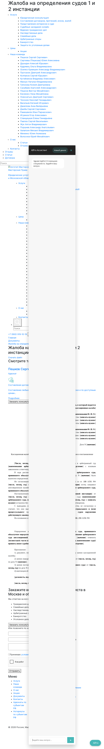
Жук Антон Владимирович (33, 124)
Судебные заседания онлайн (34, 27)
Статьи (24, 142)
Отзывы (24, 145)
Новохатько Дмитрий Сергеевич (36, 97)
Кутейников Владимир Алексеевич (37, 78)
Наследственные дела (31, 33)
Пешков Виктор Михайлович (34, 91)
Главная (12, 337)
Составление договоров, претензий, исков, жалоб (45, 21)
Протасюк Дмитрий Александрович (38, 72)
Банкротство (26, 42)
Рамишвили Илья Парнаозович (35, 112)
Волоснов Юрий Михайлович (35, 136)
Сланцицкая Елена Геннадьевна (36, 118)
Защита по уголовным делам (34, 45)
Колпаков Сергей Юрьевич (33, 75)
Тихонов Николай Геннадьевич (35, 100)
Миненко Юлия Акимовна (33, 133)
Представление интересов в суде (37, 24)
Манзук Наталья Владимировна (36, 81)
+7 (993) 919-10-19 (18, 334)
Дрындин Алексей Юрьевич (34, 63)
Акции (23, 51)
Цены (12, 48)
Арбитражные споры (30, 39)
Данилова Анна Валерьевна (34, 106)
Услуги (13, 14)
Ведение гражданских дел (33, 30)
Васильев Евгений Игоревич (34, 103)
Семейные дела (28, 36)
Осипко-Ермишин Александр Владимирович (42, 69)
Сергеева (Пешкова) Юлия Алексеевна (39, 60)
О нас (13, 139)
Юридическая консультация (34, 17)
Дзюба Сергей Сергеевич (33, 109)
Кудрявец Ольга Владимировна (36, 66)
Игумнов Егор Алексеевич (33, 115)
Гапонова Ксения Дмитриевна (35, 84)
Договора (10, 158)
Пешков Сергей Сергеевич (33, 57)
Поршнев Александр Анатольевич (37, 127)
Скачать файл (15, 357)
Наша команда (17, 54)
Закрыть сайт (28, 741)
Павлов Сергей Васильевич (34, 121)
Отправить (14, 671)
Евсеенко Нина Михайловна (34, 94)
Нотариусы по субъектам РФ (20, 714)
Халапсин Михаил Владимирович (37, 130)
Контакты (15, 148)
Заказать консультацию (21, 401)
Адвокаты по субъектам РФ (19, 705)
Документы (14, 340)
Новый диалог (60, 150)
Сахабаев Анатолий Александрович (38, 88)
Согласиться (10, 741)
